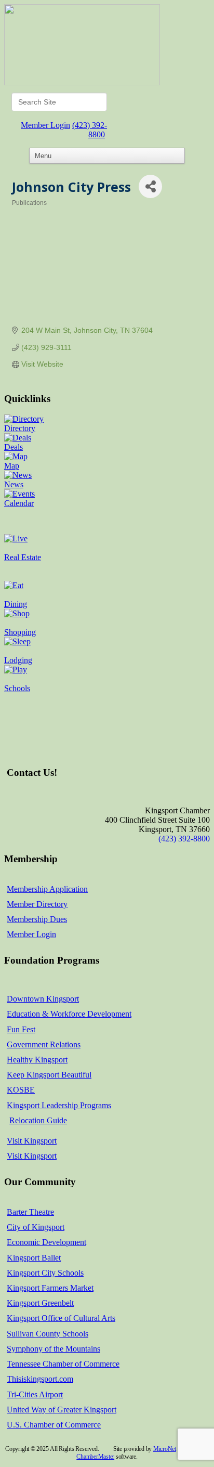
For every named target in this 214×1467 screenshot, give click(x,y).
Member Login (45, 125)
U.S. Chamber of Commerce (54, 1424)
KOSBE (21, 1089)
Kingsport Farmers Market (50, 1287)
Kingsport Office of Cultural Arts (61, 1318)
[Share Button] (150, 186)
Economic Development (46, 1242)
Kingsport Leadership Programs (59, 1105)
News (13, 484)
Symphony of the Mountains (53, 1348)
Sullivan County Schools (47, 1333)
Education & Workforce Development (69, 1013)
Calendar (19, 503)
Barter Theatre (30, 1212)
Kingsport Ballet (34, 1257)
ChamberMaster (95, 1456)
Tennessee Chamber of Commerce (63, 1363)
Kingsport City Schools (45, 1272)
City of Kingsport (35, 1227)
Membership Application (47, 889)
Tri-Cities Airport (35, 1394)
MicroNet (164, 1448)
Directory (19, 428)
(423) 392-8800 (89, 130)
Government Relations (44, 1044)
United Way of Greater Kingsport (61, 1409)
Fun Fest (21, 1029)
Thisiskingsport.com (40, 1378)
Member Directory (37, 904)
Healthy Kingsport (37, 1059)
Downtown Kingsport (43, 998)
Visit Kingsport (32, 1140)
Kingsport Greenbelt (40, 1303)
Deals (13, 447)
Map (11, 465)
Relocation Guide (38, 1120)
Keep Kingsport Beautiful (49, 1074)
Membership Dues (37, 919)
